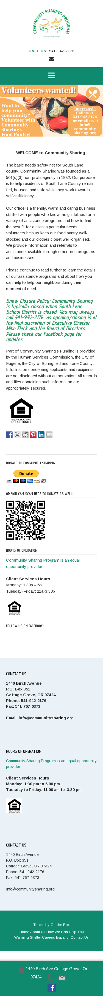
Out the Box (60, 925)
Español (62, 937)
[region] (51, 111)
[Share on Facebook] (9, 434)
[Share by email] (49, 434)
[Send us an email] (51, 59)
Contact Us (80, 937)
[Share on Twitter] (17, 434)
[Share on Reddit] (25, 434)
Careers (48, 937)
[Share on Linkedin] (41, 434)
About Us (37, 932)
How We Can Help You (65, 932)
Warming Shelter (27, 937)
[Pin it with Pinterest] (33, 434)
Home (24, 932)
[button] (51, 76)
